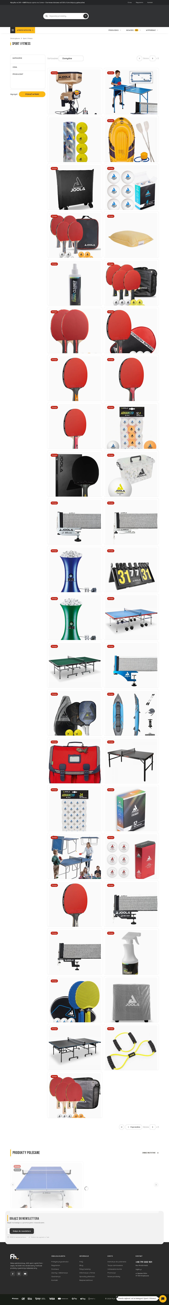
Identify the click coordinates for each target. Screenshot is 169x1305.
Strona (146, 58)
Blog (81, 1265)
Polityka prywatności (60, 1262)
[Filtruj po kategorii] (85, 16)
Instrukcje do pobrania (117, 1262)
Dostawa (55, 1269)
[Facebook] (12, 1273)
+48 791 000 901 (144, 1262)
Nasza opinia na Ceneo (35, 2)
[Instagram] (18, 1273)
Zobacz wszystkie (149, 1153)
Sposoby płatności (87, 1276)
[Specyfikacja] (154, 598)
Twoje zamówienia (115, 1265)
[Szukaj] (46, 16)
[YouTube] (25, 1273)
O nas (130, 2)
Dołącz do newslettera (22, 1231)
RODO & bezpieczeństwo (18, 1237)
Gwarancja (55, 1276)
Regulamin (139, 2)
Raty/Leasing (84, 1269)
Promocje (112, 1273)
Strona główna (15, 38)
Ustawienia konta (115, 1269)
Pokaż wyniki (32, 94)
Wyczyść (13, 94)
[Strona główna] (19, 16)
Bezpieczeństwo (86, 1280)
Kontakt (150, 2)
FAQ (81, 1262)
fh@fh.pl (139, 1269)
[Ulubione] (156, 16)
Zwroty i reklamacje (59, 1273)
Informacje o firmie (87, 1273)
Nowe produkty (114, 1276)
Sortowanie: (52, 58)
